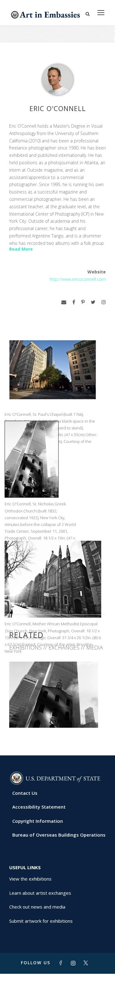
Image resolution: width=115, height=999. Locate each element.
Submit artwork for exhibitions (41, 921)
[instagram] (104, 302)
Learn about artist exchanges (40, 893)
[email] (63, 302)
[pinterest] (83, 302)
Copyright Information (37, 821)
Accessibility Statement (39, 807)
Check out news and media (37, 907)
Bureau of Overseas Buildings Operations (58, 835)
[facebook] (73, 302)
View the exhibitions (30, 879)
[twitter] (93, 302)
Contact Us (24, 793)
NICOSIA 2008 (57, 714)
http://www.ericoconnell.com (78, 279)
